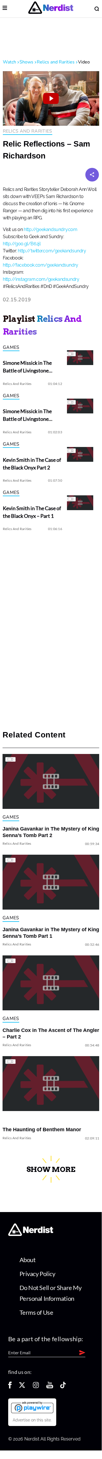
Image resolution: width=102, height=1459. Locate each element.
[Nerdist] (50, 8)
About (27, 1260)
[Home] (30, 1234)
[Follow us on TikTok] (63, 1386)
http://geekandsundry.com (50, 229)
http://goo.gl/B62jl (21, 243)
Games (11, 347)
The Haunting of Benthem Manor (42, 1129)
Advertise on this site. (32, 1420)
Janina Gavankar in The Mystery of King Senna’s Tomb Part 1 (51, 933)
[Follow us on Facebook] (10, 1386)
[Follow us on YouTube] (49, 1386)
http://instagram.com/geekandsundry (41, 279)
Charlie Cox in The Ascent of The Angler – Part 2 (51, 1033)
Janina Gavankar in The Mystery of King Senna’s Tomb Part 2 (51, 832)
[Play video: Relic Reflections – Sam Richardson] (51, 98)
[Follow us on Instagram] (35, 1386)
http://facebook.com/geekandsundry (40, 265)
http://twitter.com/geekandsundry (52, 251)
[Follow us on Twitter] (22, 1386)
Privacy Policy (37, 1273)
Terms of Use (36, 1312)
